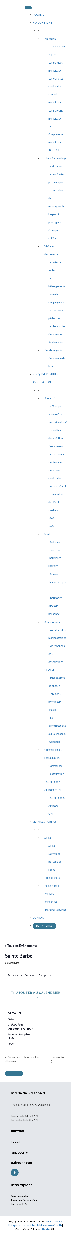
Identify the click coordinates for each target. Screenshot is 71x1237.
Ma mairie (50, 38)
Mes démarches (20, 1196)
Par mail (15, 1141)
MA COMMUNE (42, 22)
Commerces (55, 334)
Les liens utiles (56, 326)
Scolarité (49, 398)
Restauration (56, 342)
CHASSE (49, 669)
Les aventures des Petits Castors (56, 502)
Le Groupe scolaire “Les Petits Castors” (57, 414)
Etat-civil (53, 150)
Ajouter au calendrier (38, 992)
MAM (51, 518)
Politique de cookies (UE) (49, 1225)
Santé (47, 534)
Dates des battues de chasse (54, 701)
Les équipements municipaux (56, 134)
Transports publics (55, 909)
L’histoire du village (55, 158)
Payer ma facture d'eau (24, 1200)
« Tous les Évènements (21, 945)
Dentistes (54, 550)
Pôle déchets (52, 877)
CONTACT (39, 917)
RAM (51, 526)
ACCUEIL (38, 14)
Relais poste (51, 885)
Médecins (54, 542)
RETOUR (14, 1073)
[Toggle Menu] (28, 7)
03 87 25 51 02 (19, 1152)
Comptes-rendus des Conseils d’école (57, 478)
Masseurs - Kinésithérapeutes (57, 582)
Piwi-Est (46, 1229)
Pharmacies (55, 597)
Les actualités (19, 1204)
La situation (55, 166)
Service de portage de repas (55, 861)
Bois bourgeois (53, 350)
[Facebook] (15, 1172)
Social (47, 837)
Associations (52, 622)
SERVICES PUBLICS (45, 821)
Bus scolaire (55, 446)
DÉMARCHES (44, 926)
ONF (51, 813)
